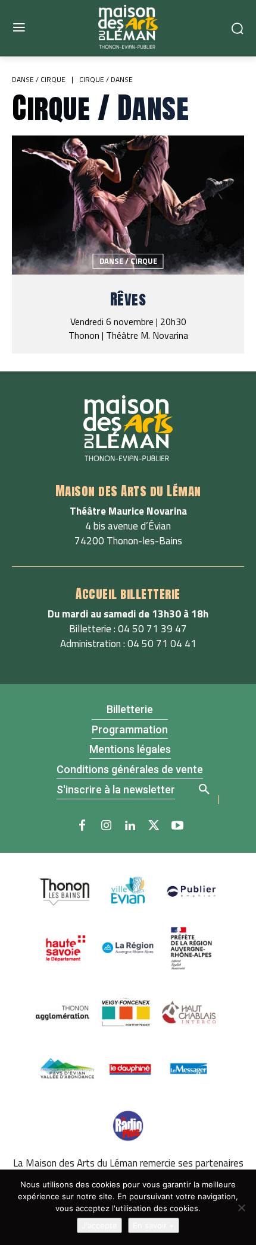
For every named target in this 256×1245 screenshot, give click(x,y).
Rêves (128, 299)
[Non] (241, 1208)
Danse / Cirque (38, 79)
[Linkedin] (130, 826)
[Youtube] (177, 826)
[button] (203, 787)
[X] (154, 826)
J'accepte (99, 1225)
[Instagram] (106, 826)
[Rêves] (128, 205)
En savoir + (153, 1225)
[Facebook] (82, 826)
